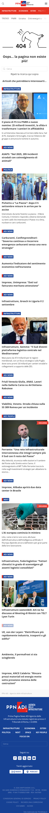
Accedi (30, 806)
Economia (23, 11)
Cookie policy (12, 802)
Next (6, 499)
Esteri (33, 11)
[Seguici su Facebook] (15, 758)
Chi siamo (20, 806)
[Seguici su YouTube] (34, 758)
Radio (18, 771)
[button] (3, 3)
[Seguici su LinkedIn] (29, 758)
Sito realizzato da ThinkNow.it (35, 812)
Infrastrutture (9, 11)
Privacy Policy (39, 798)
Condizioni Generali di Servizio (17, 798)
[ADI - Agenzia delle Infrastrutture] (24, 707)
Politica (42, 11)
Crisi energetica (35, 18)
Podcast (33, 771)
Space (28, 732)
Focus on (24, 736)
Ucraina (22, 18)
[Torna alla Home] (24, 3)
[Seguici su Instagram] (20, 758)
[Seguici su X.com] (24, 758)
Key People (9, 416)
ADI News (8, 147)
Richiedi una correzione (32, 802)
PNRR (13, 18)
